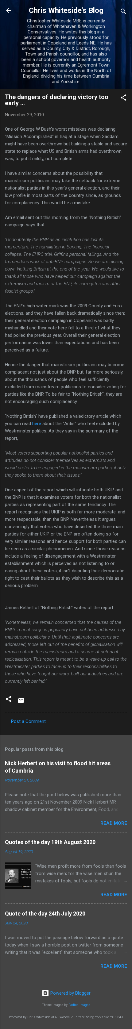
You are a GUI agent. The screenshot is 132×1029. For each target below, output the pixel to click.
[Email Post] (21, 702)
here (36, 423)
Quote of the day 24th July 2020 (45, 913)
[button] (123, 98)
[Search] (123, 12)
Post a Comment (28, 721)
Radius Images (79, 1005)
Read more (113, 823)
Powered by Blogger (70, 993)
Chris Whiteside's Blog (66, 10)
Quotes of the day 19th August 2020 (50, 842)
